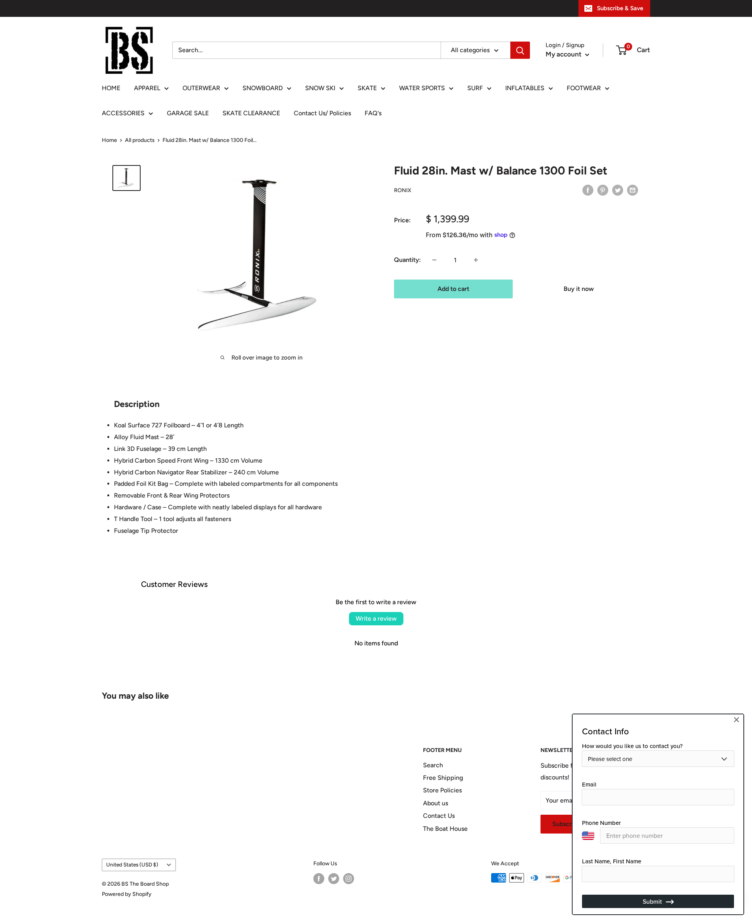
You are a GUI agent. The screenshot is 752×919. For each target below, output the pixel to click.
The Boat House (445, 828)
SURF (475, 88)
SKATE (367, 88)
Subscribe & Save (620, 8)
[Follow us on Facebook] (318, 878)
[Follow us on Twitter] (333, 878)
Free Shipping (443, 777)
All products (140, 140)
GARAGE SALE (188, 113)
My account (564, 54)
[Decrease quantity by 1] (434, 260)
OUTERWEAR (201, 88)
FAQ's (373, 113)
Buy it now (579, 288)
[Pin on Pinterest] (602, 190)
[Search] (520, 50)
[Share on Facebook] (587, 190)
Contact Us (439, 815)
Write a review (376, 618)
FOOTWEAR (584, 88)
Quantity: (407, 259)
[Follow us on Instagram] (348, 878)
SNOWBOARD (262, 88)
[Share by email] (632, 190)
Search (433, 765)
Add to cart (453, 288)
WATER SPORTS (422, 88)
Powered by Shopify (127, 894)
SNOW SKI (320, 88)
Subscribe (566, 824)
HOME (111, 88)
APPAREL (147, 88)
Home (109, 140)
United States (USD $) (132, 864)
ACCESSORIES (123, 113)
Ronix (402, 190)
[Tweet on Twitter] (617, 190)
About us (435, 803)
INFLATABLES (524, 88)
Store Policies (442, 790)
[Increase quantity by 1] (476, 260)
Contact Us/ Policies (322, 113)
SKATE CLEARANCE (251, 113)
